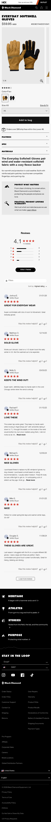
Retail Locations (7, 758)
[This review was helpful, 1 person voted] (40, 444)
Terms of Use (7, 797)
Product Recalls (33, 708)
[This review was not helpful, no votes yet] (44, 324)
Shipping (5, 713)
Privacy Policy (7, 792)
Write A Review (25, 270)
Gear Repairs (33, 691)
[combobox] (37, 287)
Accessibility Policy (9, 803)
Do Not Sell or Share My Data (12, 813)
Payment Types (34, 729)
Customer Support (9, 702)
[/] (12, 7)
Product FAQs (33, 702)
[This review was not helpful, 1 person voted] (44, 444)
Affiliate (4, 742)
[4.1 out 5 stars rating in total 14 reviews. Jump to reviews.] (7, 87)
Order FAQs (6, 697)
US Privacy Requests (9, 819)
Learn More (31, 210)
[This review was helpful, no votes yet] (40, 324)
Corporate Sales (8, 747)
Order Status (6, 691)
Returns (5, 718)
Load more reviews (25, 579)
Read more (21, 435)
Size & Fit (44, 105)
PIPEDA (5, 808)
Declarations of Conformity (38, 713)
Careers (5, 752)
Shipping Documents (36, 723)
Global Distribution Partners (12, 763)
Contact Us (6, 708)
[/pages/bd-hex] (4, 2)
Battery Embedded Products (38, 718)
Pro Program (6, 736)
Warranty (31, 697)
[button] (36, 7)
